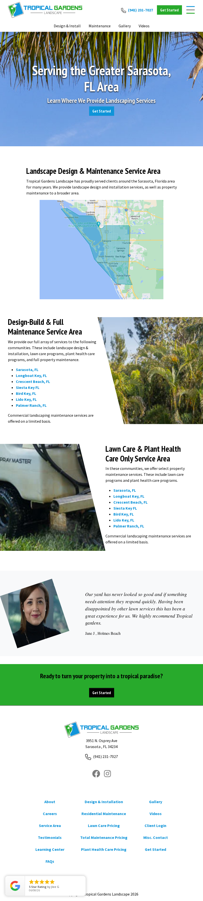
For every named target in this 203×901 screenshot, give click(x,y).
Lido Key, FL (26, 399)
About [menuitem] (49, 801)
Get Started (101, 111)
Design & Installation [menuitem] (104, 801)
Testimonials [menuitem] (50, 837)
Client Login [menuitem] (155, 825)
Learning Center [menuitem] (49, 849)
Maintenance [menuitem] (100, 25)
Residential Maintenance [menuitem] (103, 813)
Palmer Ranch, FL (31, 405)
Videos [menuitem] (156, 813)
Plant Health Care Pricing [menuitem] (104, 849)
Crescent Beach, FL (33, 381)
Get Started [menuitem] (155, 849)
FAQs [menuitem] (50, 861)
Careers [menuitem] (50, 813)
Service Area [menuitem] (50, 825)
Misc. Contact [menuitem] (155, 837)
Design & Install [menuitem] (67, 25)
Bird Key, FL (26, 393)
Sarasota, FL (27, 369)
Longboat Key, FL (31, 375)
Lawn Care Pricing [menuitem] (104, 825)
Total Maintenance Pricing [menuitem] (103, 837)
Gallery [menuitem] (155, 801)
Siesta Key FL (27, 387)
